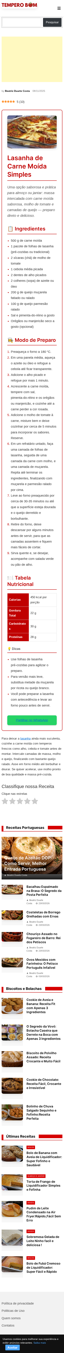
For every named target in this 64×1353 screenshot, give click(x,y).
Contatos (8, 1325)
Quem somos (11, 1318)
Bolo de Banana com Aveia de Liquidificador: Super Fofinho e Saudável (44, 1159)
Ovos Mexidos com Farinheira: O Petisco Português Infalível (42, 964)
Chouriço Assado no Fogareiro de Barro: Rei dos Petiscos (43, 938)
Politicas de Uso (13, 1311)
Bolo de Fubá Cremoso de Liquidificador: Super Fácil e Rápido (43, 1267)
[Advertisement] (32, 59)
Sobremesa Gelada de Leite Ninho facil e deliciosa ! (42, 1241)
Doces (31, 1203)
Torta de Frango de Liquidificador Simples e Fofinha (43, 1186)
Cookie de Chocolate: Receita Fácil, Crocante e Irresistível (43, 1084)
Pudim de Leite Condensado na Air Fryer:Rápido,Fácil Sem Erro (43, 1214)
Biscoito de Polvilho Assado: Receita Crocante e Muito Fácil (43, 1057)
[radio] (5, 802)
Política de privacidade (18, 1303)
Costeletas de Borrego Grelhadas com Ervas (43, 914)
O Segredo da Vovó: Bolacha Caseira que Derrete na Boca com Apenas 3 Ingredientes (43, 1032)
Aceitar (12, 1347)
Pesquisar (52, 22)
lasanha (25, 738)
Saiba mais (39, 1342)
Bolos (31, 1147)
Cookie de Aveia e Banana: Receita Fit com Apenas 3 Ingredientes (40, 1006)
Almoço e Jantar (36, 1176)
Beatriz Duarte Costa (17, 91)
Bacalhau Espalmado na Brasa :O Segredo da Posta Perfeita (44, 891)
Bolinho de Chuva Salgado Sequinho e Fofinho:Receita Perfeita (41, 1112)
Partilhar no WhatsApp (32, 720)
